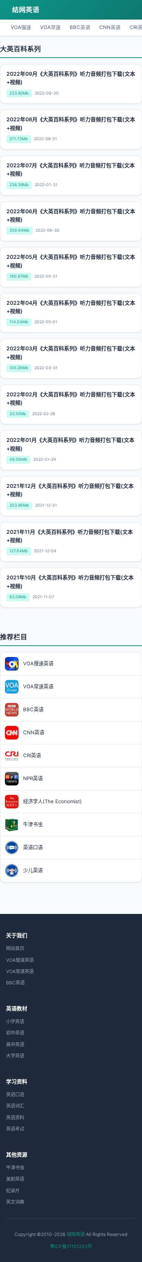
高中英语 (15, 1044)
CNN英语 (109, 27)
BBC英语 (80, 27)
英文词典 (15, 1202)
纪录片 (13, 1190)
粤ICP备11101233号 (71, 1246)
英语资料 (15, 1117)
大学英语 (15, 1056)
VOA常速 (50, 27)
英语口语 (15, 1094)
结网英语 (25, 10)
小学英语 (15, 1021)
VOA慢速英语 (20, 960)
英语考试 (15, 1129)
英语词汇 (15, 1106)
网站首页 (15, 948)
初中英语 (15, 1033)
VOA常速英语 (20, 971)
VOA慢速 (21, 27)
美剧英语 (15, 1179)
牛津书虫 (15, 1167)
